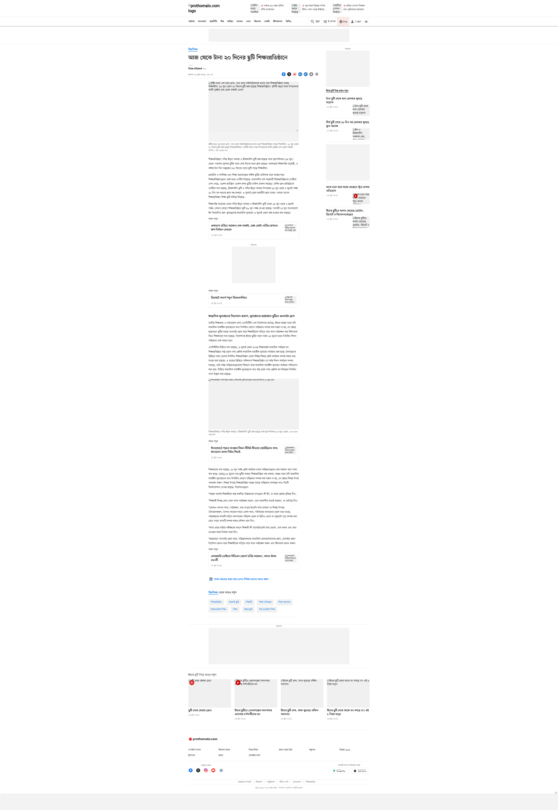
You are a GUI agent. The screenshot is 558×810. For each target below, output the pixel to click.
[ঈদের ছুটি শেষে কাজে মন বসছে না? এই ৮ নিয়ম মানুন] (348, 693)
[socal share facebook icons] (284, 76)
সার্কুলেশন (271, 782)
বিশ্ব (222, 21)
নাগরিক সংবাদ (194, 749)
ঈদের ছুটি (248, 609)
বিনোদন (257, 21)
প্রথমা (221, 755)
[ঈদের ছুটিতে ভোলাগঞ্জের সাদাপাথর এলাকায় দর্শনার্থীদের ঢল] (256, 693)
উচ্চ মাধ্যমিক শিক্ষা (267, 609)
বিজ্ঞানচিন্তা (253, 749)
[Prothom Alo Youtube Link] (215, 771)
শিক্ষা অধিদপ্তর (265, 602)
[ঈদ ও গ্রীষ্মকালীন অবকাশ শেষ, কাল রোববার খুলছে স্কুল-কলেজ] (361, 134)
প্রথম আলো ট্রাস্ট (285, 749)
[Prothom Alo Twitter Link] (199, 771)
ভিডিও (288, 21)
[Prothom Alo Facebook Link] (192, 771)
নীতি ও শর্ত (284, 782)
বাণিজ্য (230, 21)
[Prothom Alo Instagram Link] (207, 771)
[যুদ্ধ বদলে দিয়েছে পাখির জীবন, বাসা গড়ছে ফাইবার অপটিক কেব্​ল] (296, 8)
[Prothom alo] (208, 8)
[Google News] (221, 771)
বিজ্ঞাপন (259, 782)
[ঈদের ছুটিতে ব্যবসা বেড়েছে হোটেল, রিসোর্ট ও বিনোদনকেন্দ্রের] (361, 222)
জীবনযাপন (277, 21)
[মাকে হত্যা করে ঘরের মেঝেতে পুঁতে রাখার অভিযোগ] (361, 198)
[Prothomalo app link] (339, 771)
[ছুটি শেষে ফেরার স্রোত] (209, 693)
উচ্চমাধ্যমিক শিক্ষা (218, 609)
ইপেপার (191, 755)
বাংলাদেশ (202, 21)
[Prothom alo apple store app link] (360, 771)
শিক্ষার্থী (249, 602)
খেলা (248, 21)
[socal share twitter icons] (289, 76)
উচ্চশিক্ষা (193, 49)
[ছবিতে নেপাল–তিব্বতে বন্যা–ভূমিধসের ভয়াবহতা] (337, 8)
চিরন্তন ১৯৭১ (344, 749)
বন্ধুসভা (312, 749)
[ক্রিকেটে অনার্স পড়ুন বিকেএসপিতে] (290, 300)
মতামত (240, 21)
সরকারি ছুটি (234, 602)
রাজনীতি (213, 21)
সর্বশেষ (191, 21)
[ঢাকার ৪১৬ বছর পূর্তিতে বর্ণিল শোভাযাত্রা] (255, 8)
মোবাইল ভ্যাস (254, 755)
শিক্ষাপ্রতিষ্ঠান (216, 602)
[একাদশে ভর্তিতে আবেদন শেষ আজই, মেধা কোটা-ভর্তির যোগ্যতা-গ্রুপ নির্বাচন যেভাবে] (290, 228)
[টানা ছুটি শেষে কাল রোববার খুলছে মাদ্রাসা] (361, 110)
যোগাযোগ (297, 782)
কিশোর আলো (224, 749)
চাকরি (267, 21)
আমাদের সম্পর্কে (244, 782)
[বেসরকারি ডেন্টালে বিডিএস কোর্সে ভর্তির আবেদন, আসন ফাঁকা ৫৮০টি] (290, 558)
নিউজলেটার (310, 782)
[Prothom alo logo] (202, 740)
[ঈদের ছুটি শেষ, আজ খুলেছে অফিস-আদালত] (302, 693)
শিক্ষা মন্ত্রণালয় (284, 602)
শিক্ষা (235, 609)
